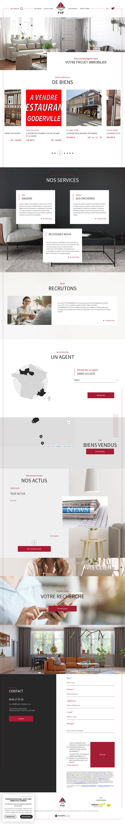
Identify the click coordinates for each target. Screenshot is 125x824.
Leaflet (52, 446)
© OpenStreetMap (66, 446)
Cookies (97, 811)
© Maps (58, 446)
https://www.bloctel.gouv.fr (79, 782)
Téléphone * (71, 701)
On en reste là (26, 796)
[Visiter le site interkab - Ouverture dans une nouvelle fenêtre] (98, 805)
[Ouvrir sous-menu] (42, 8)
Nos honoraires (58, 811)
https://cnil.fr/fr (102, 778)
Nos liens (84, 811)
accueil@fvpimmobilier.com (20, 704)
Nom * (69, 678)
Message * (71, 724)
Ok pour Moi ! (26, 817)
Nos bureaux (72, 9)
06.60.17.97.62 (16, 699)
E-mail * (70, 712)
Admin (80, 811)
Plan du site (66, 811)
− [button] (69, 423)
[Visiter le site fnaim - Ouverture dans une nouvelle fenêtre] (109, 805)
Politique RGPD (91, 811)
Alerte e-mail (48, 9)
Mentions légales (74, 811)
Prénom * (70, 689)
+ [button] (69, 420)
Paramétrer (10, 817)
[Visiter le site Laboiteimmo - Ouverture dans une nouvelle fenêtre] (62, 818)
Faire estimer (84, 9)
